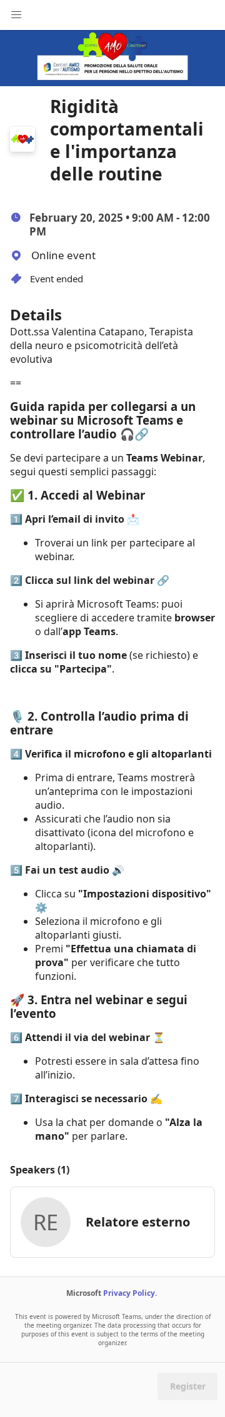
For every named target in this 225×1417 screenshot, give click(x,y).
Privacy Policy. (130, 1293)
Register (188, 1386)
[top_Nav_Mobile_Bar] (16, 15)
